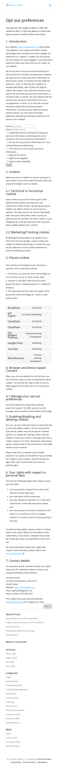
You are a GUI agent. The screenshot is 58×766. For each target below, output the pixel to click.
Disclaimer (42, 762)
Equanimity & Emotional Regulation (22, 618)
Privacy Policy (29, 762)
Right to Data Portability (19, 161)
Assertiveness (12, 635)
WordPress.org (12, 746)
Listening (10, 702)
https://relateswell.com (28, 47)
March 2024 (11, 653)
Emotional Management (16, 689)
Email (8, 129)
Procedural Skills (13, 714)
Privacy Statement (14, 553)
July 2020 (10, 662)
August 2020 (11, 657)
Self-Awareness (13, 626)
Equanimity (11, 693)
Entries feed (11, 737)
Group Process (12, 698)
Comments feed (13, 742)
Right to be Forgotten (18, 158)
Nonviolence (11, 706)
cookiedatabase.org (14, 602)
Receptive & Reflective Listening (20, 630)
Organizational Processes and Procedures (24, 622)
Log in (8, 733)
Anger (8, 677)
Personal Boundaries (15, 710)
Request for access (17, 155)
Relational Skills (13, 718)
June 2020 (10, 666)
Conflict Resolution (14, 685)
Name (8, 126)
